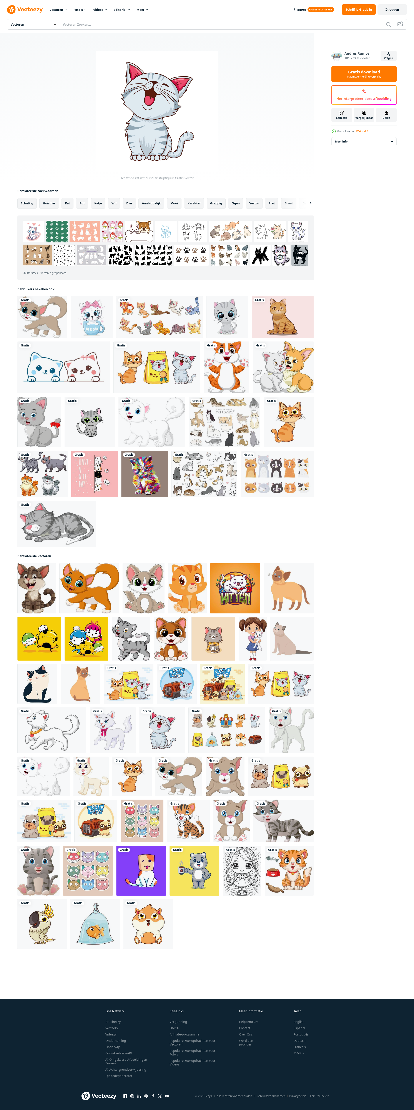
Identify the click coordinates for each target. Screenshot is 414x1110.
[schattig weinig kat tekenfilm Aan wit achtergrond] (131, 639)
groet (288, 203)
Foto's (78, 10)
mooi (174, 203)
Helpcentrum (248, 1022)
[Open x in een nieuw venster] (160, 1096)
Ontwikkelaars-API (118, 1053)
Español (299, 1028)
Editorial (120, 10)
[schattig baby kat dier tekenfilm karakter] (187, 588)
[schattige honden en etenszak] (281, 776)
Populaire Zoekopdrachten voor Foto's (192, 1052)
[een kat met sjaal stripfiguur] (213, 639)
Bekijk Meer (300, 255)
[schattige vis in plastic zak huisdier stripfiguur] (95, 924)
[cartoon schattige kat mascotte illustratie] (235, 588)
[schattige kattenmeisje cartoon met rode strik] (39, 422)
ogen (236, 203)
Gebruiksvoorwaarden (271, 1096)
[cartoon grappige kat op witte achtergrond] (226, 367)
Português (301, 1034)
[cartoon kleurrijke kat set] (159, 317)
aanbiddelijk (151, 203)
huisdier (49, 203)
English (299, 1022)
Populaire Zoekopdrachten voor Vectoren (192, 1042)
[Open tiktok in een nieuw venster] (153, 1096)
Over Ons (246, 1034)
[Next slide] (307, 203)
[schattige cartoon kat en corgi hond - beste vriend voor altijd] (283, 367)
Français (300, 1047)
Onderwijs (112, 1047)
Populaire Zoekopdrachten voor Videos (192, 1062)
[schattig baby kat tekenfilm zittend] (38, 871)
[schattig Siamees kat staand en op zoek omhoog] (289, 588)
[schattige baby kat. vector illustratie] (227, 317)
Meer (140, 10)
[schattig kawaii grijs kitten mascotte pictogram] (90, 422)
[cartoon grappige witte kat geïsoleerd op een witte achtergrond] (151, 422)
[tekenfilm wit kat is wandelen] (51, 730)
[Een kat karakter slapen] (56, 524)
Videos (98, 10)
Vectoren (56, 10)
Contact (244, 1028)
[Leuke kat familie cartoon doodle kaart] (94, 474)
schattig (27, 203)
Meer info (341, 141)
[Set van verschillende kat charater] (42, 474)
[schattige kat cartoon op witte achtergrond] (283, 821)
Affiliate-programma (184, 1034)
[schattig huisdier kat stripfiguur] (289, 422)
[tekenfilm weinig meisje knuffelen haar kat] (253, 639)
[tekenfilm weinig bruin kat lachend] (36, 588)
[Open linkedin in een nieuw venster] (139, 1096)
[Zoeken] (388, 24)
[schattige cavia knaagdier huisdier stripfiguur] (148, 924)
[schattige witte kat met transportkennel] (177, 684)
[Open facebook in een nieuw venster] (125, 1096)
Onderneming (115, 1041)
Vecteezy (111, 1028)
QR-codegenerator (118, 1076)
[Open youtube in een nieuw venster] (167, 1096)
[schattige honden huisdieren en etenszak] (44, 821)
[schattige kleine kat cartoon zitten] (231, 821)
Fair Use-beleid (319, 1096)
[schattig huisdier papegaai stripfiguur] (42, 924)
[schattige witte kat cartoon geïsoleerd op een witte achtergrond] (291, 730)
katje (98, 203)
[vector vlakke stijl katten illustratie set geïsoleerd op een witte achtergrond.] (224, 422)
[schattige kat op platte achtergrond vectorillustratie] (283, 317)
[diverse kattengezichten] (277, 474)
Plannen (300, 9)
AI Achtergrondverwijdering (125, 1069)
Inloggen (392, 9)
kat (67, 203)
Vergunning (178, 1022)
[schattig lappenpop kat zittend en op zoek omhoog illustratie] (292, 639)
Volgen (388, 58)
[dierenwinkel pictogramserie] (226, 730)
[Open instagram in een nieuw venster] (132, 1096)
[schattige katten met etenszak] (156, 367)
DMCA (174, 1028)
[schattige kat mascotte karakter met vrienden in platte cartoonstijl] (39, 639)
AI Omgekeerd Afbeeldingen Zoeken (126, 1061)
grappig (216, 203)
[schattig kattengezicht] (88, 871)
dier (129, 203)
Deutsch (300, 1041)
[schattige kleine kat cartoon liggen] (225, 776)
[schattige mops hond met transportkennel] (95, 821)
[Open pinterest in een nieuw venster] (146, 1096)
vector (254, 203)
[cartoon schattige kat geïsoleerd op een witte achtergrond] (42, 317)
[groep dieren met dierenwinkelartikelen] (222, 684)
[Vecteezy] (25, 9)
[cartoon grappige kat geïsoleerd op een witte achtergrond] (89, 588)
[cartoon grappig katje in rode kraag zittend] (171, 639)
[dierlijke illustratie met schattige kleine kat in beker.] (92, 317)
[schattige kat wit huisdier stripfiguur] (162, 730)
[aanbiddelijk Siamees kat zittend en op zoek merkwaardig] (80, 684)
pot (82, 203)
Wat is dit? (362, 131)
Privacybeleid (297, 1096)
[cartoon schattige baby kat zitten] (144, 588)
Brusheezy (113, 1022)
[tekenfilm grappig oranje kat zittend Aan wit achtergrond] (289, 871)
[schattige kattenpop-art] (144, 474)
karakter (194, 203)
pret (272, 203)
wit (114, 203)
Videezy (110, 1034)
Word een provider (246, 1042)
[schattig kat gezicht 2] (142, 821)
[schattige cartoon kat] (91, 776)
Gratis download (364, 74)
